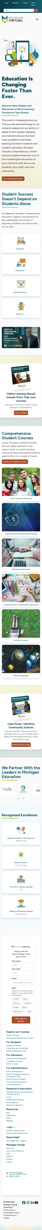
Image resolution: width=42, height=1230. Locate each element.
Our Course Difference (15, 1151)
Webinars (9, 1121)
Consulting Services (13, 1084)
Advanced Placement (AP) (16, 1051)
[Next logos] (24, 798)
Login (6, 3)
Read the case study (21, 745)
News (8, 1118)
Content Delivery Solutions (16, 1082)
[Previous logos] (18, 798)
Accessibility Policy (11, 1213)
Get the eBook (21, 413)
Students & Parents (13, 1045)
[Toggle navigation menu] (37, 19)
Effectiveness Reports (15, 1100)
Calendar (15, 3)
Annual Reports (12, 1102)
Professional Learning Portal (17, 1133)
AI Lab (8, 1097)
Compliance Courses (14, 1061)
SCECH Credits (12, 1064)
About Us (10, 1148)
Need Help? (33, 4)
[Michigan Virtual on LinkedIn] (32, 1210)
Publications (11, 1115)
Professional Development (16, 1058)
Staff (8, 1154)
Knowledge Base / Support (16, 1141)
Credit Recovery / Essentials (17, 1048)
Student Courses (12, 1035)
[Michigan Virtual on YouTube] (36, 1210)
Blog (8, 1113)
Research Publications (14, 1105)
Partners (9, 1159)
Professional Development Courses (19, 1038)
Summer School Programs (16, 1079)
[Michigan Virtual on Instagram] (28, 1210)
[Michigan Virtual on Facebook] (24, 1210)
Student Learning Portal (15, 1130)
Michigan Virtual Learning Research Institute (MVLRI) (19, 1093)
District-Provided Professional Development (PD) (17, 1075)
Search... (8, 10)
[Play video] (21, 337)
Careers (25, 3)
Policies (9, 1162)
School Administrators (14, 1071)
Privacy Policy (9, 1210)
